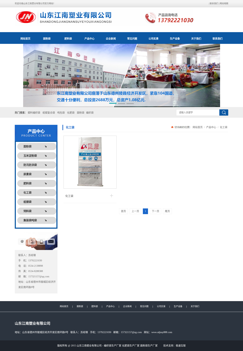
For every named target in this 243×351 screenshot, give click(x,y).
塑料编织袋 (34, 112)
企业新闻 (111, 38)
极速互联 (181, 345)
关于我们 (196, 38)
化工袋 (223, 127)
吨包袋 (61, 112)
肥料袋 (68, 38)
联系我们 (214, 3)
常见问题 (132, 38)
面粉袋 (47, 38)
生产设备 (175, 38)
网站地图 (224, 3)
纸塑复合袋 (49, 112)
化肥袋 (71, 112)
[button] (113, 104)
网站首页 (25, 38)
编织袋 (90, 112)
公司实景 (154, 38)
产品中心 (89, 38)
